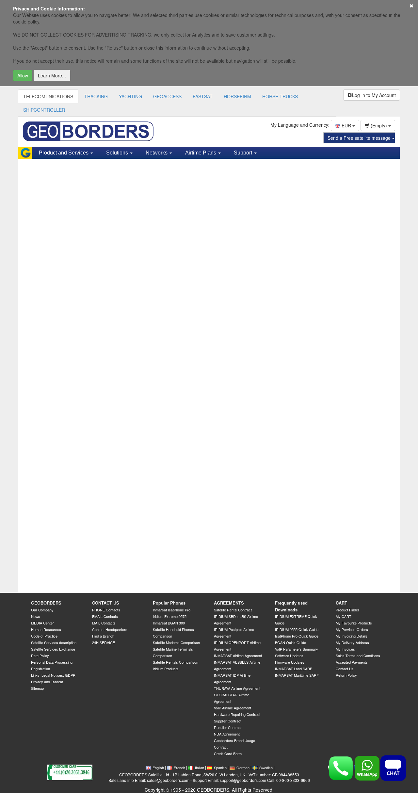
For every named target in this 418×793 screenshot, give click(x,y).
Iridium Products (166, 668)
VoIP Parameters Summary (296, 649)
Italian (199, 767)
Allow (22, 75)
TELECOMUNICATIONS (48, 96)
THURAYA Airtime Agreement (237, 688)
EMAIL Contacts (105, 616)
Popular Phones (169, 603)
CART (341, 603)
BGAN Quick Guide (290, 642)
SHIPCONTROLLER (44, 109)
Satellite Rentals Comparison (175, 662)
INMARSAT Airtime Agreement (238, 655)
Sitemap (37, 688)
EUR (346, 125)
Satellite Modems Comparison (176, 642)
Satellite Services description (53, 642)
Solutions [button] (117, 152)
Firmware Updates (289, 662)
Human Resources (46, 629)
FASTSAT (203, 96)
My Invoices (345, 649)
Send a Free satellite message (360, 138)
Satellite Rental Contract (233, 609)
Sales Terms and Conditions (358, 655)
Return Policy (346, 675)
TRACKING (96, 96)
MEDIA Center (42, 622)
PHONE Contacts (106, 609)
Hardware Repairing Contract (237, 714)
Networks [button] (157, 152)
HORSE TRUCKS (280, 96)
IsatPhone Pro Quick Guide (296, 636)
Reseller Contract (228, 727)
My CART (343, 616)
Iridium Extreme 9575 (169, 616)
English (158, 767)
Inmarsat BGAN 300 (169, 622)
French (179, 767)
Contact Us (345, 668)
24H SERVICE (103, 642)
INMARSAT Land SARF (293, 668)
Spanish (220, 767)
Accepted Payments (352, 662)
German (242, 767)
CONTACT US (105, 603)
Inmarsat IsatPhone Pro (171, 609)
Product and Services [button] (64, 152)
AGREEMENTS (229, 603)
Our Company (42, 609)
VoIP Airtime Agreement (232, 707)
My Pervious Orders (352, 629)
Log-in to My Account (374, 95)
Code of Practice (44, 636)
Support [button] (243, 152)
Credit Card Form (228, 753)
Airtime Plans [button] (201, 152)
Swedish (266, 767)
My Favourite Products (354, 622)
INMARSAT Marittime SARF (297, 675)
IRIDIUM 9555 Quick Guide (296, 629)
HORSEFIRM (237, 96)
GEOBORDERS (46, 603)
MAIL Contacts (104, 622)
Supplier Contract (227, 720)
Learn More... (52, 75)
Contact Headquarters (109, 629)
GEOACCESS (167, 96)
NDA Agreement (227, 733)
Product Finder (347, 609)
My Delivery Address (352, 642)
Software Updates (289, 655)
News (35, 616)
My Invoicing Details (351, 636)
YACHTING (130, 96)
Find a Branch (103, 636)
